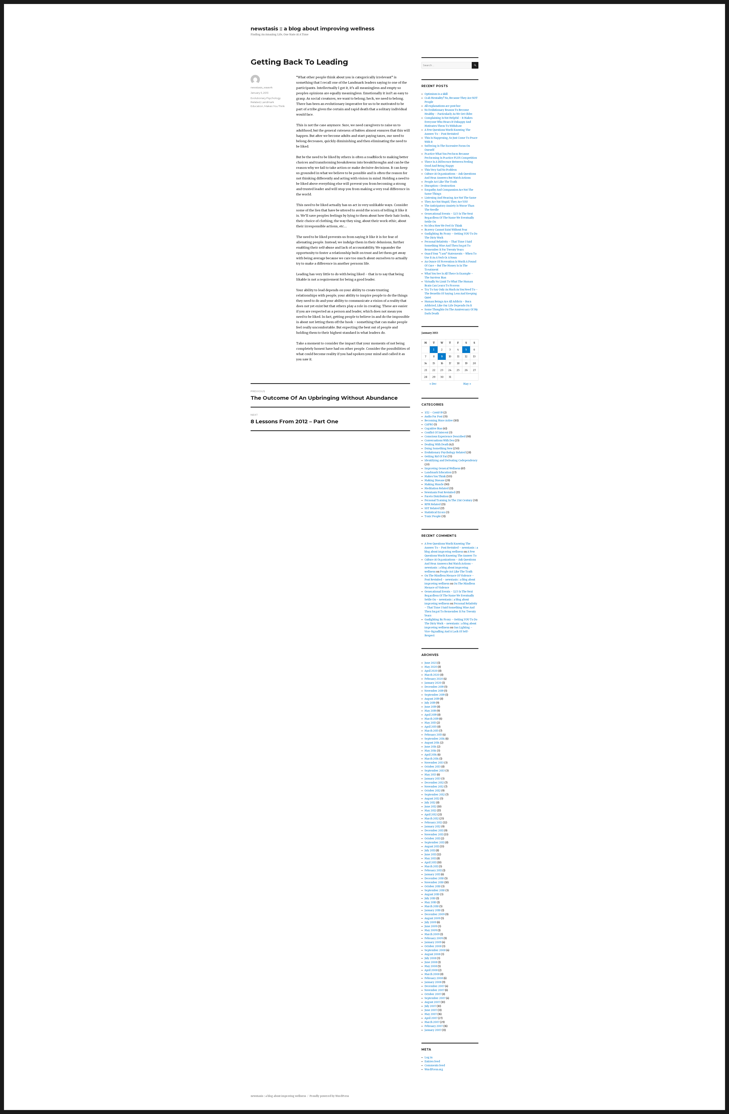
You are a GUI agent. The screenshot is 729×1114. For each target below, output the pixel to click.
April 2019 (430, 714)
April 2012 (430, 814)
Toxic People (432, 516)
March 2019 (431, 718)
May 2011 (430, 858)
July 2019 (429, 702)
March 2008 (431, 974)
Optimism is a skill (436, 94)
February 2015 (433, 734)
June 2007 (430, 1010)
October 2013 (432, 766)
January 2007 (432, 1030)
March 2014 (431, 758)
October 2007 (432, 994)
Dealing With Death (436, 444)
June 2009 (430, 926)
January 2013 (432, 778)
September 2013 (434, 770)
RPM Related (432, 504)
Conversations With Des (439, 440)
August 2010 (431, 894)
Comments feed (434, 1065)
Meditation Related (436, 488)
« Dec (432, 383)
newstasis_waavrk (262, 87)
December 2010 (434, 878)
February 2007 (433, 1026)
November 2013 (434, 762)
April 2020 (431, 670)
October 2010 (432, 886)
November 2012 (434, 786)
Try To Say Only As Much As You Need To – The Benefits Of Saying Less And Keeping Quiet (451, 293)
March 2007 (431, 1022)
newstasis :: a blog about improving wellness (312, 28)
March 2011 (431, 866)
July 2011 (429, 850)
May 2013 (430, 774)
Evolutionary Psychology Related (445, 452)
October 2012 (432, 790)
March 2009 (431, 934)
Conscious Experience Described (444, 436)
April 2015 (430, 726)
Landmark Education (437, 472)
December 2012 (434, 782)
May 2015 (430, 722)
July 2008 (430, 958)
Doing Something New (438, 448)
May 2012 (430, 810)
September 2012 (434, 794)
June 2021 (430, 662)
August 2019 (431, 698)
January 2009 (432, 942)
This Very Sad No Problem (440, 169)
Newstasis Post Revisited (439, 492)
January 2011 (432, 874)
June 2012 (430, 806)
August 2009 (432, 918)
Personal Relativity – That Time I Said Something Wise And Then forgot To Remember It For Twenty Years (448, 245)
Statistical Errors (434, 512)
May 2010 (430, 902)
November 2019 (433, 690)
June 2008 (430, 962)
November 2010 (434, 882)
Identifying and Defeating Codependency (450, 460)
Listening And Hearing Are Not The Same (450, 197)
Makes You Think (274, 106)
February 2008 (433, 978)
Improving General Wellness (442, 468)
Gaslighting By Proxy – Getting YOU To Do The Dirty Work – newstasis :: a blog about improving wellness (450, 623)
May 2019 (430, 710)
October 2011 (432, 838)
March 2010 (431, 906)
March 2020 (431, 674)
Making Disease (434, 480)
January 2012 (432, 826)
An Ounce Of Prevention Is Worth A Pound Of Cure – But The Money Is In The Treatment (450, 265)
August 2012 (431, 798)
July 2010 (430, 898)
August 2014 (431, 742)
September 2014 (434, 738)
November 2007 (434, 990)
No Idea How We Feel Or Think (443, 225)
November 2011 (433, 834)
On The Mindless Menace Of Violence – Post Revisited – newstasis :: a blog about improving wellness (449, 579)
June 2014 (430, 746)
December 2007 (434, 986)
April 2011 (430, 862)
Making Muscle (434, 484)
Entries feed (432, 1061)
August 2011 (431, 846)
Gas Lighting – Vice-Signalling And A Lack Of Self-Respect (448, 631)
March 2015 (431, 730)
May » (467, 383)
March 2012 (431, 818)
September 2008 (435, 950)
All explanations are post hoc (442, 106)
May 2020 (430, 666)
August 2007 (432, 1002)
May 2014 (430, 750)
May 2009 (430, 930)
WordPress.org (433, 1069)
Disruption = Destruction (439, 185)
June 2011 (430, 854)
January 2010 (432, 910)
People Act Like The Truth (440, 181)
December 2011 (433, 830)
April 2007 (430, 1018)
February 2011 (433, 870)
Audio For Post (433, 416)
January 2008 (432, 982)
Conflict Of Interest (436, 432)
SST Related (432, 508)
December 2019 (434, 686)
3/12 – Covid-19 (433, 412)
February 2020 (433, 678)
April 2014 (430, 754)
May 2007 (430, 1014)
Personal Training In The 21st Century (448, 500)
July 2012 (430, 802)
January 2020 (432, 682)
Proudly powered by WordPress (329, 1096)
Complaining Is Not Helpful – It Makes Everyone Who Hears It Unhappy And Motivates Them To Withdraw (448, 122)
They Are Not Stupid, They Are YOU (446, 201)
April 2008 (431, 970)
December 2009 (434, 914)
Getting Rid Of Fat (435, 456)
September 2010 (434, 890)
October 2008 (432, 946)
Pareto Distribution (436, 496)
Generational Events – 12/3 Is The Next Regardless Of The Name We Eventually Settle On (449, 217)
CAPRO (428, 424)
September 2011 (434, 842)
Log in (428, 1057)
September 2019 (434, 694)
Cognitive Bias (433, 428)
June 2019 (430, 706)
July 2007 (430, 1006)
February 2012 (433, 822)
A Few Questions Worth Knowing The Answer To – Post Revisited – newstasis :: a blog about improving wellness (451, 547)
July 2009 (430, 922)
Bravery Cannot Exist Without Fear (445, 229)
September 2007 (434, 998)
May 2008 (430, 966)
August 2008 (432, 954)
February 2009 (433, 938)
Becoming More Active (438, 420)
